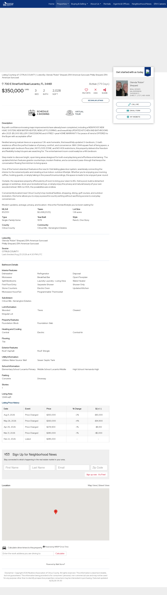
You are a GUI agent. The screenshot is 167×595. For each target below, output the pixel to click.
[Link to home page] (9, 4)
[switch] (86, 92)
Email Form (135, 111)
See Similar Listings (95, 100)
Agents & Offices (121, 3)
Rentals (107, 3)
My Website (135, 117)
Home (51, 3)
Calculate (59, 553)
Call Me (135, 104)
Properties (63, 5)
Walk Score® (60, 564)
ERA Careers (160, 3)
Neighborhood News (141, 3)
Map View (92, 485)
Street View (104, 485)
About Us (96, 5)
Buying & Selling (79, 5)
